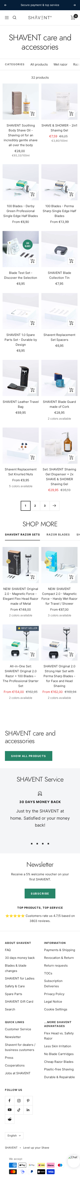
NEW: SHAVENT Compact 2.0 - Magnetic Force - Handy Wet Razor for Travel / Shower (59, 596)
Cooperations (15, 1065)
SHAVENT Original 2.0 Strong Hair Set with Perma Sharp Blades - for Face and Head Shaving (59, 676)
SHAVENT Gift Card (19, 1001)
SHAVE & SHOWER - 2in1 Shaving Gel (59, 127)
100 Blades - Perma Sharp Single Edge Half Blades (59, 211)
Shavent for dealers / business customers (20, 1047)
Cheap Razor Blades (58, 1062)
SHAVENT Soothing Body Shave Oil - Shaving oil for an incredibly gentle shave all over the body (21, 135)
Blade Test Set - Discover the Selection (20, 275)
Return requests (56, 965)
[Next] (54, 506)
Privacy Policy (54, 994)
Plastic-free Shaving (59, 1069)
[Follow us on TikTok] (18, 1109)
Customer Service (18, 1029)
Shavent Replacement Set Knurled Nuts (21, 471)
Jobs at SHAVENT (18, 1073)
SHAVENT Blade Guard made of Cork (59, 404)
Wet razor (60, 64)
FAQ (8, 950)
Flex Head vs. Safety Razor (59, 1036)
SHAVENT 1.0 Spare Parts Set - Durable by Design (21, 340)
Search (10, 1009)
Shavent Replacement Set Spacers (59, 337)
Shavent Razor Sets (22, 534)
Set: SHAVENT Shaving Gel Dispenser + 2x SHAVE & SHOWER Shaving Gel (59, 476)
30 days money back (20, 958)
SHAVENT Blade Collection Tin (59, 275)
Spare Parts (13, 994)
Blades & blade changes (15, 968)
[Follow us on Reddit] (9, 1119)
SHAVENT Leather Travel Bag (21, 404)
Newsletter (13, 1037)
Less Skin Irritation (57, 1046)
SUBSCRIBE (40, 893)
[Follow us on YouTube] (9, 1109)
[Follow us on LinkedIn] (28, 1109)
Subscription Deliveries (53, 983)
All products (39, 64)
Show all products (28, 756)
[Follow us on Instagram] (18, 1100)
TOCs (48, 973)
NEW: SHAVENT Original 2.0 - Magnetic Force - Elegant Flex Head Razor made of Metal (20, 596)
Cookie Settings (55, 1009)
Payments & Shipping (59, 950)
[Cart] (73, 18)
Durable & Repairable (59, 1077)
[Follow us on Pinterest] (28, 1100)
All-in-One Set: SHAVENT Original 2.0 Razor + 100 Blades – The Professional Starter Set (21, 676)
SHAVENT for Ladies (19, 978)
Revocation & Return (59, 958)
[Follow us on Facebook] (9, 1100)
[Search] (14, 17)
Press (9, 1058)
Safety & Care (15, 986)
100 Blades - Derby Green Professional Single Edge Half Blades (20, 211)
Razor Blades (58, 534)
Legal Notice (53, 1001)
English (12, 1135)
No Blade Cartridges (59, 1054)
